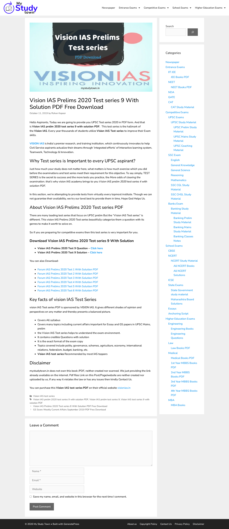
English (175, 160)
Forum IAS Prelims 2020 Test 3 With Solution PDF (68, 278)
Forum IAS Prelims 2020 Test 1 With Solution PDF (68, 269)
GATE (171, 97)
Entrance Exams (128, 8)
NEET (171, 82)
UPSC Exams (176, 117)
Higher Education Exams (208, 8)
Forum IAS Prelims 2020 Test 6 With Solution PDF (68, 290)
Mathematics (178, 180)
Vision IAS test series (44, 396)
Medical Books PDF (182, 358)
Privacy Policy (182, 524)
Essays (172, 308)
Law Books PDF (180, 348)
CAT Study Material (182, 107)
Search (170, 26)
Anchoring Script (178, 313)
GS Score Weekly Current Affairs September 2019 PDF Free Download (69, 409)
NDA (171, 92)
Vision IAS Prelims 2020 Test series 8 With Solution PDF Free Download (70, 406)
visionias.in (124, 388)
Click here (97, 248)
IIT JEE (172, 72)
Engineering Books (182, 329)
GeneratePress (71, 524)
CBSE (171, 251)
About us (132, 524)
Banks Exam (175, 203)
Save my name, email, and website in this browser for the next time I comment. (80, 496)
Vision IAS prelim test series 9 (104, 399)
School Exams (180, 8)
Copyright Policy (148, 524)
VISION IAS (37, 143)
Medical (173, 353)
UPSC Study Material (183, 122)
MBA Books (178, 405)
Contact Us (166, 524)
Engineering (175, 324)
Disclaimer (198, 524)
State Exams (175, 285)
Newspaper (108, 8)
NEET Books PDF (181, 87)
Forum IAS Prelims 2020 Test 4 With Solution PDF (68, 282)
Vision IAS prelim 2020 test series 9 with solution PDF (60, 399)
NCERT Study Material (184, 261)
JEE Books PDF (180, 77)
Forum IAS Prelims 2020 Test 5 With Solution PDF (68, 286)
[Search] (193, 32)
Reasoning (177, 175)
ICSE (171, 280)
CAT (170, 102)
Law (170, 343)
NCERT (172, 256)
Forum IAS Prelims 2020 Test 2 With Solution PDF (68, 273)
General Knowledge (183, 165)
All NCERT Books (184, 266)
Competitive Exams (155, 8)
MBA (171, 400)
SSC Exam (174, 155)
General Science (180, 170)
